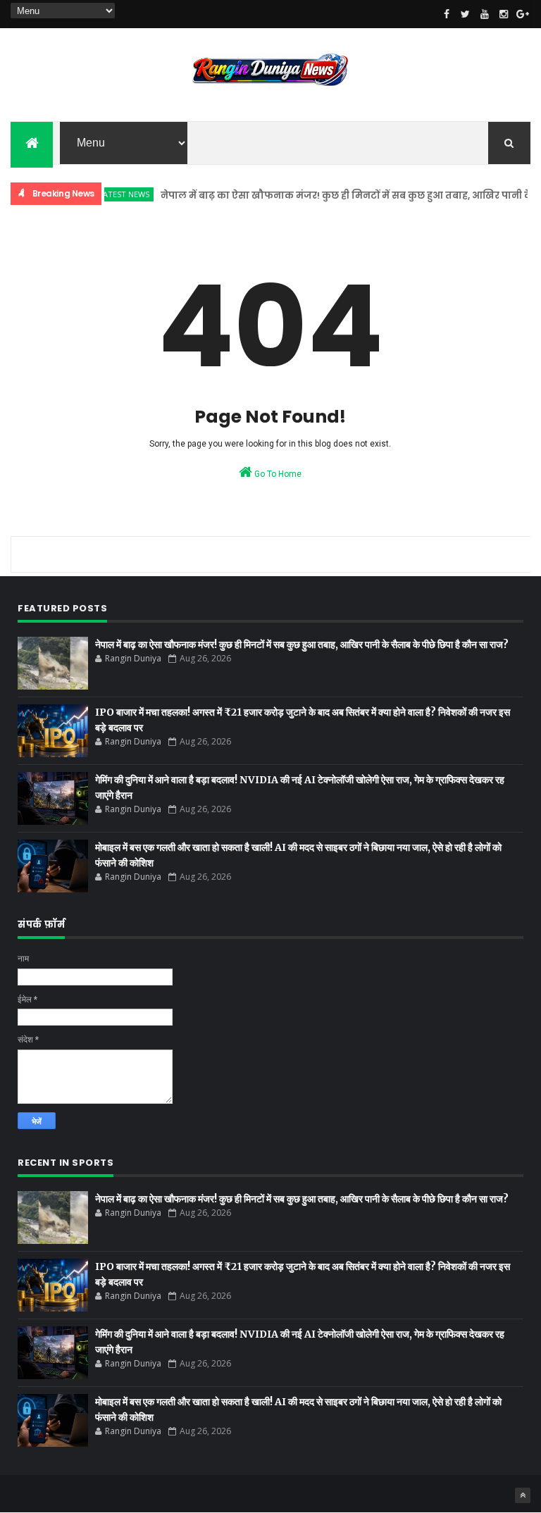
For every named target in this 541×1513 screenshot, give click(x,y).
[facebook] (446, 14)
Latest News (110, 194)
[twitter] (465, 14)
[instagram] (503, 14)
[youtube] (484, 14)
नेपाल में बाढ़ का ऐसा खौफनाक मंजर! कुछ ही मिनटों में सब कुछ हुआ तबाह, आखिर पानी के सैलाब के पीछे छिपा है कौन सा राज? (302, 644)
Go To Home (276, 474)
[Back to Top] (522, 1495)
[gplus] (522, 14)
